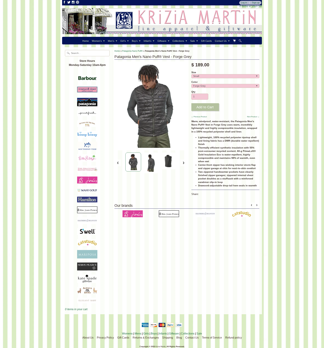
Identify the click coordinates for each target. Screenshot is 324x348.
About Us (87, 337)
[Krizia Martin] (162, 32)
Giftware (161, 41)
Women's (97, 41)
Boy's (135, 41)
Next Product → (253, 117)
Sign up (255, 3)
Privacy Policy (105, 337)
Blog (179, 337)
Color (194, 82)
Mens (138, 333)
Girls (146, 333)
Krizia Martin (160, 346)
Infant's (147, 41)
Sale (192, 41)
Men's (111, 41)
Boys (154, 333)
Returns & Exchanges (146, 337)
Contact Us (221, 41)
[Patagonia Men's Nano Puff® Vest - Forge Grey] (133, 162)
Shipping (167, 337)
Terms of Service (212, 337)
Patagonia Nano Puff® (132, 51)
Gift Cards (206, 41)
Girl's (123, 41)
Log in (244, 3)
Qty (193, 92)
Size (193, 72)
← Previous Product (199, 117)
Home (85, 41)
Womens (127, 333)
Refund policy (233, 337)
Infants (163, 333)
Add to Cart (205, 107)
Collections (178, 41)
